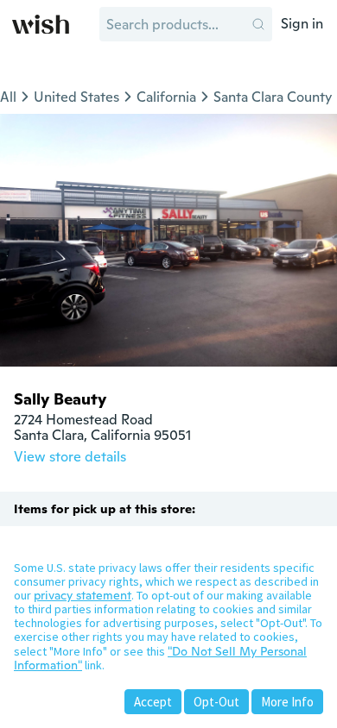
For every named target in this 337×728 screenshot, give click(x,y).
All (8, 97)
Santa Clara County (272, 97)
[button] (258, 24)
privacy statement (82, 595)
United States (76, 97)
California (166, 97)
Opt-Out (216, 701)
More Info (287, 701)
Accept (153, 701)
